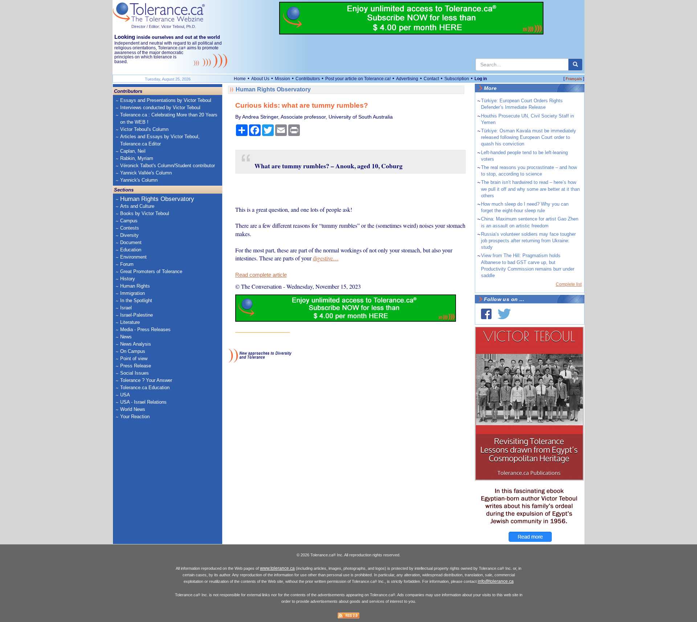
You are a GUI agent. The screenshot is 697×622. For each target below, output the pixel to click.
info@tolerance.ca (496, 581)
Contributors (307, 78)
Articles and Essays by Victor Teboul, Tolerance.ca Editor (160, 140)
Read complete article (261, 275)
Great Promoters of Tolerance (151, 271)
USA (125, 394)
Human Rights (135, 286)
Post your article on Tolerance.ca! (358, 78)
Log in (480, 78)
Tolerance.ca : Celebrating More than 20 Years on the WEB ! (168, 118)
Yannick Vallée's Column (146, 173)
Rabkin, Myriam (136, 158)
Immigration (132, 293)
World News (132, 409)
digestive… (326, 258)
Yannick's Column (139, 180)
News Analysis (135, 344)
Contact (431, 78)
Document (131, 242)
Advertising (407, 78)
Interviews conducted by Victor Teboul (160, 107)
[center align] (575, 64)
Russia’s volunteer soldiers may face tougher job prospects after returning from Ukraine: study (528, 240)
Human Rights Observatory (157, 198)
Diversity (129, 235)
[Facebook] (486, 314)
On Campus (132, 351)
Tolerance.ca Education (145, 387)
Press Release (135, 365)
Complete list (569, 284)
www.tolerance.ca (277, 568)
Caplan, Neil (133, 151)
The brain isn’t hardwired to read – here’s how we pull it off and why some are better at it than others (530, 189)
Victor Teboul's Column (144, 129)
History (127, 278)
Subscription (456, 78)
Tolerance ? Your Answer (146, 380)
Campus (129, 220)
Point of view (133, 358)
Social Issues (134, 373)
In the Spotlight (136, 300)
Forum (127, 264)
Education (130, 249)
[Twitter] (504, 314)
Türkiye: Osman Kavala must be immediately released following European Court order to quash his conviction (528, 137)
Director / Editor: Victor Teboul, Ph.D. (163, 26)
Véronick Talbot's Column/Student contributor (167, 165)
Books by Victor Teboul (144, 213)
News (126, 336)
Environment (133, 257)
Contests (129, 228)
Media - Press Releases (145, 329)
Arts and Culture (137, 206)
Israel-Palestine (136, 315)
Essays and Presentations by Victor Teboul (165, 100)
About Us (260, 78)
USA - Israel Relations (143, 402)
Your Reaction (135, 416)
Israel (126, 307)
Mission (282, 78)
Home (240, 78)
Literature (130, 322)
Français (574, 79)
